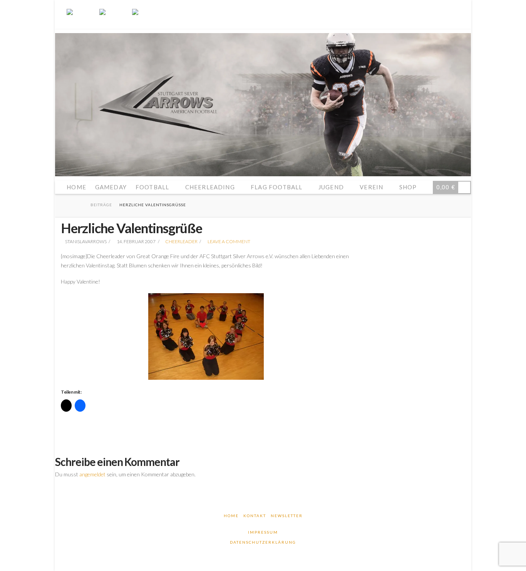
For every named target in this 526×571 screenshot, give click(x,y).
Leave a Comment (228, 241)
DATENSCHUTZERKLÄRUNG (263, 542)
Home (231, 515)
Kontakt (254, 515)
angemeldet (92, 474)
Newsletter (287, 515)
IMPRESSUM (263, 532)
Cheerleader (181, 241)
